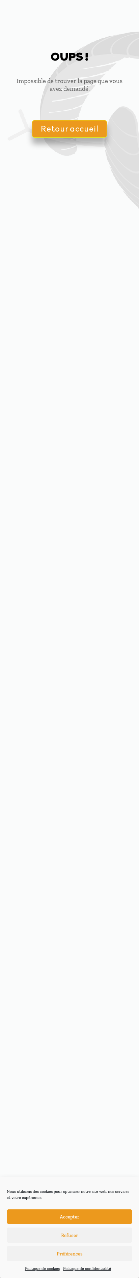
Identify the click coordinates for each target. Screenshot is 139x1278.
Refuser (69, 1235)
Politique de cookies (42, 1268)
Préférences (70, 1254)
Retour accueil (69, 128)
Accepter (69, 1217)
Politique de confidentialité (87, 1268)
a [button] (121, 15)
